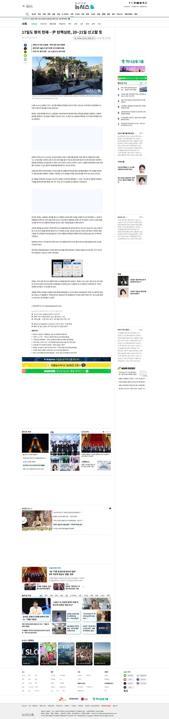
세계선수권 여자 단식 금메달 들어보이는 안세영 (36, 458)
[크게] (109, 38)
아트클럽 (53, 679)
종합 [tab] (146, 83)
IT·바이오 (65, 14)
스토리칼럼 (62, 675)
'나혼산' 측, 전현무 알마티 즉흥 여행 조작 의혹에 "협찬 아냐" (65, 603)
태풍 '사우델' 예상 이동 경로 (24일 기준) (88, 465)
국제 (44, 14)
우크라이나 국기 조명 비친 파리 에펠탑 (34, 465)
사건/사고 (43, 24)
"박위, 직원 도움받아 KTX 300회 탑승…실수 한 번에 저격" (68, 520)
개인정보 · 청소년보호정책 (92, 706)
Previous (23, 587)
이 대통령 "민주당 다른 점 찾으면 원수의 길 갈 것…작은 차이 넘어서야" (36, 631)
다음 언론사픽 (143, 675)
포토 (113, 14)
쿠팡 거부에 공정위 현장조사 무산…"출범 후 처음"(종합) (35, 625)
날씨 (93, 24)
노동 (81, 24)
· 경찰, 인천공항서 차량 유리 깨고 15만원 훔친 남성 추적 (132, 385)
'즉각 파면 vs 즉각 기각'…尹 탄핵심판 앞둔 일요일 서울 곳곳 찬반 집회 (54, 342)
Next (83, 587)
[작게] (106, 38)
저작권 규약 (59, 706)
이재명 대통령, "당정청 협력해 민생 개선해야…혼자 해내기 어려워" (95, 455)
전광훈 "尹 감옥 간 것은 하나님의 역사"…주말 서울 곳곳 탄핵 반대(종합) (55, 347)
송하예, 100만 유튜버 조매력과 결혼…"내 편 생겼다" (73, 616)
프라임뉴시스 (135, 6)
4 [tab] (110, 431)
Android (107, 687)
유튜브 (130, 679)
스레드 (130, 687)
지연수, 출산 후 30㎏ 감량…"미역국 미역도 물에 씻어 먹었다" (68, 524)
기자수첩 (121, 161)
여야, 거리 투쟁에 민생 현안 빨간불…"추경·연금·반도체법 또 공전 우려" (55, 353)
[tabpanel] (96, 446)
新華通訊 (107, 679)
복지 (69, 24)
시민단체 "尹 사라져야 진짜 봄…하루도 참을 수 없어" (49, 345)
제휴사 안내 (43, 706)
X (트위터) (130, 683)
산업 (58, 14)
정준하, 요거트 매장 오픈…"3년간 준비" (65, 516)
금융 (53, 14)
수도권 (77, 14)
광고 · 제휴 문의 (33, 706)
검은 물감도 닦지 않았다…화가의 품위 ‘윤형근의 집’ (73, 628)
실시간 (34, 14)
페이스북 (143, 679)
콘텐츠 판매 (51, 706)
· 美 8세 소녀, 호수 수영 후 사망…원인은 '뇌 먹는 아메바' (132, 389)
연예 (98, 14)
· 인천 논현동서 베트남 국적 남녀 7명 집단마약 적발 (132, 382)
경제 (48, 14)
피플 (119, 274)
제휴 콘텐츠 (129, 14)
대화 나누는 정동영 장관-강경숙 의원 (33, 469)
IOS (106, 691)
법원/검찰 (53, 24)
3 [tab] (108, 431)
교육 (75, 24)
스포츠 (93, 14)
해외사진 (88, 675)
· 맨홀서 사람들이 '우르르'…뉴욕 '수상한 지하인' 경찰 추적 (132, 379)
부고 (58, 691)
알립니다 (115, 706)
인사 (52, 691)
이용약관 (80, 706)
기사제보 (73, 706)
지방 (82, 14)
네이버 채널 (130, 675)
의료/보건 (62, 24)
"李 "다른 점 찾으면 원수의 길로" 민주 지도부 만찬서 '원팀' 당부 (62, 573)
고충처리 (66, 706)
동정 (63, 691)
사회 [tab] (141, 83)
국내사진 (80, 675)
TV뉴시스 (120, 14)
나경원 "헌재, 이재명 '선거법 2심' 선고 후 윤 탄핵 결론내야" (51, 350)
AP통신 (106, 675)
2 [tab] (105, 431)
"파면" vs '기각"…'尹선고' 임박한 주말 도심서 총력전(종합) (51, 337)
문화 (87, 14)
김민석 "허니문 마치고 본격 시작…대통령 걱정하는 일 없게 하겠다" (89, 628)
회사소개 (24, 706)
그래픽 (79, 679)
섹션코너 (53, 687)
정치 (39, 14)
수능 (99, 24)
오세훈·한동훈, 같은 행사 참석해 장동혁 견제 (44, 588)
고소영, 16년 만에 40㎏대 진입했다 (64, 528)
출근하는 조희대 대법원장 (30, 454)
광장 (108, 14)
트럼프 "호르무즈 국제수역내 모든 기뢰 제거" (72, 588)
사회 (71, 14)
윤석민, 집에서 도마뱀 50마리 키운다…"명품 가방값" (36, 618)
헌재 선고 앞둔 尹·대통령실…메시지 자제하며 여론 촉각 (50, 334)
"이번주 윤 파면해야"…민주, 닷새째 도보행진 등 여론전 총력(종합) (53, 340)
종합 (41, 595)
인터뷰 (52, 683)
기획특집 (62, 683)
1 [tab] (103, 431)
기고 (61, 679)
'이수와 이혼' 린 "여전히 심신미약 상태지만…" (67, 512)
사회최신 (34, 24)
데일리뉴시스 (63, 687)
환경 (87, 24)
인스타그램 (143, 683)
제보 (135, 14)
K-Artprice (127, 6)
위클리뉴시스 (143, 6)
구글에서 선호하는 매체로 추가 (85, 38)
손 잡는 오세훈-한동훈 (29, 462)
